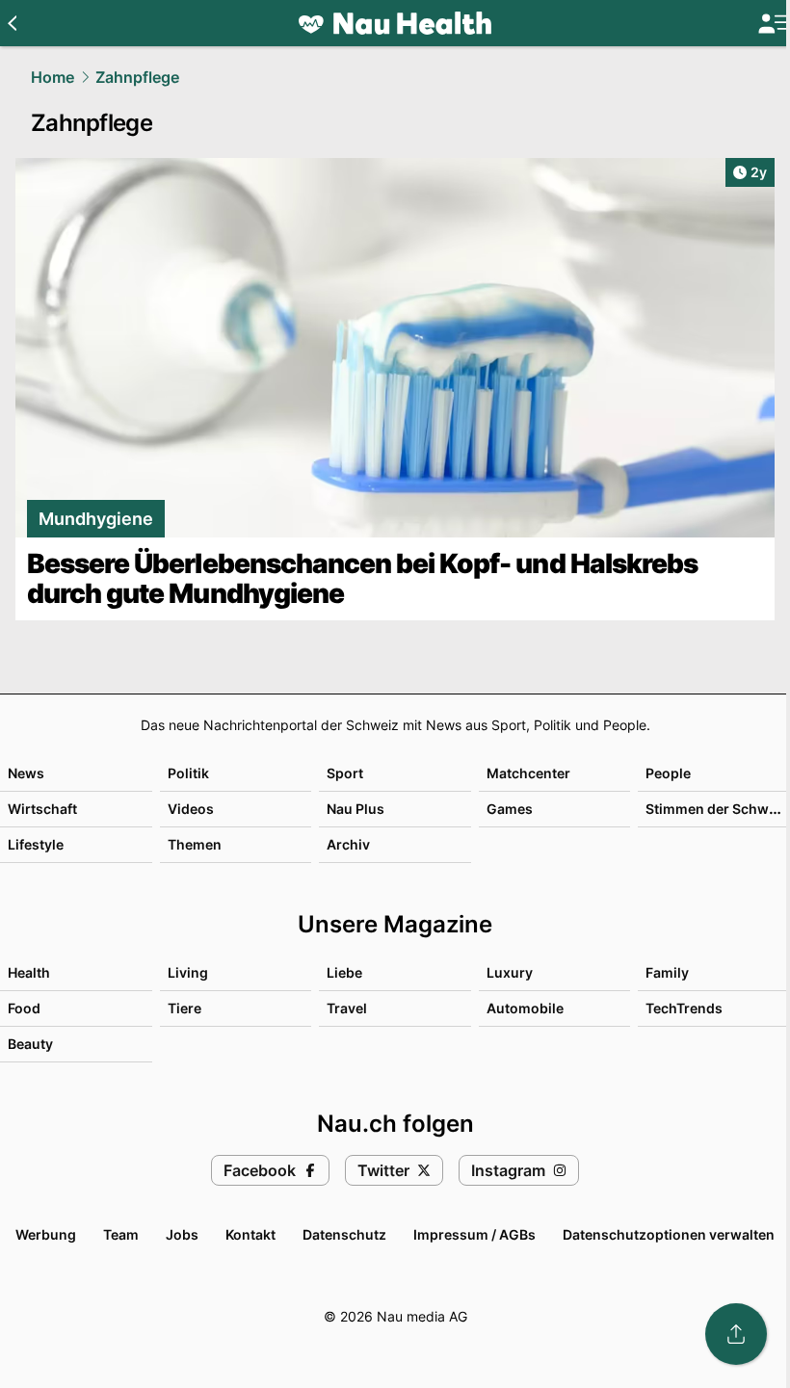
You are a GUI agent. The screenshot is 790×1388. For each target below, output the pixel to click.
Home (52, 77)
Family (667, 972)
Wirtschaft (42, 808)
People (668, 773)
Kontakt (250, 1234)
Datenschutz (344, 1234)
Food (24, 1008)
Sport (345, 773)
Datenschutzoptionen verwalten (669, 1234)
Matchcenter (528, 773)
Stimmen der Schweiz (716, 808)
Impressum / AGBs (474, 1234)
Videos (191, 808)
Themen (195, 844)
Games (510, 808)
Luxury (510, 972)
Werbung (45, 1234)
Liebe (344, 972)
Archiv (348, 844)
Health (29, 972)
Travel (347, 1008)
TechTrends (684, 1008)
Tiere (184, 1008)
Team (121, 1234)
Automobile (525, 1008)
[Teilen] (736, 1334)
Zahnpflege (137, 77)
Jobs (182, 1234)
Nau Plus (355, 808)
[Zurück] (12, 23)
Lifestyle (36, 844)
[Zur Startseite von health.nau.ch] (395, 23)
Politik (188, 773)
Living (188, 972)
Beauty (30, 1043)
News (26, 773)
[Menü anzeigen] (773, 24)
